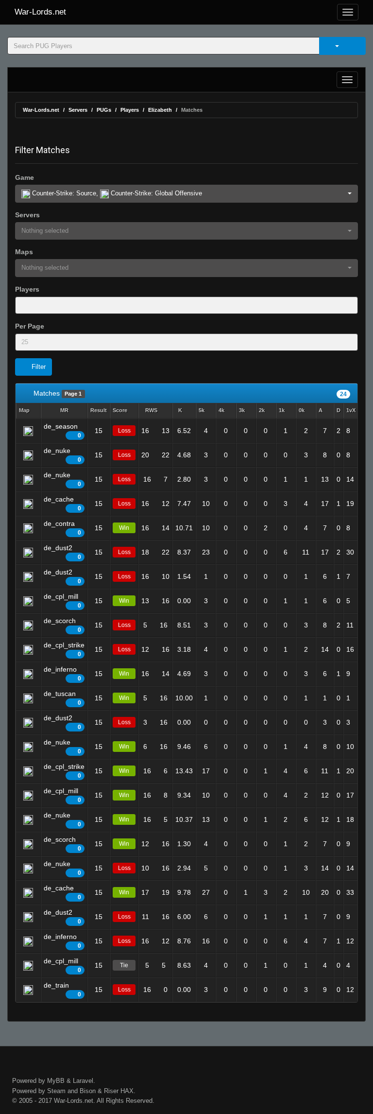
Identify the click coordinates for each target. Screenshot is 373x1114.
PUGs (104, 110)
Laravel (83, 1080)
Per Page (29, 326)
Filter (38, 366)
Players (129, 110)
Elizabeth (160, 110)
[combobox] (186, 305)
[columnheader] (28, 410)
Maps (24, 252)
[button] (186, 194)
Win (124, 527)
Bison (88, 1091)
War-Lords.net (40, 12)
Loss (124, 430)
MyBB (56, 1080)
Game (24, 177)
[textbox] (31, 305)
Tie (124, 965)
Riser (111, 1091)
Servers (77, 110)
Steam (56, 1091)
